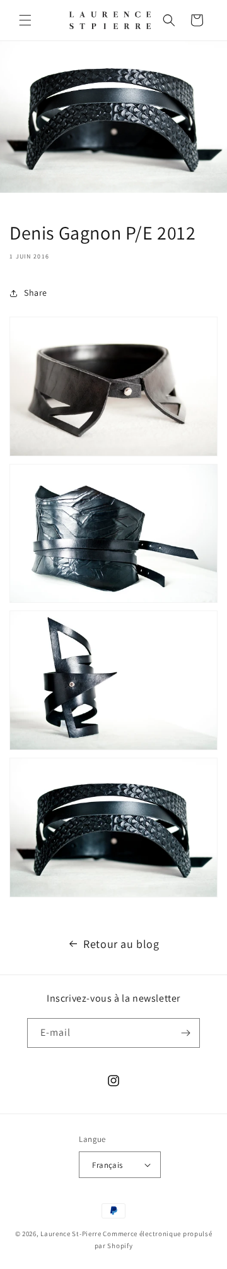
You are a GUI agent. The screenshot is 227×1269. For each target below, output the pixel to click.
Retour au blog (121, 944)
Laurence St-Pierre (71, 1233)
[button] (25, 20)
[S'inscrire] (185, 1033)
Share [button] (35, 292)
